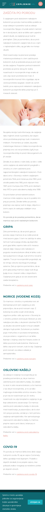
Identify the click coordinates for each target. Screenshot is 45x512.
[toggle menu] (4, 4)
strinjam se (35, 502)
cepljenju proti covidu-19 (27, 474)
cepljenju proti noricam (26, 359)
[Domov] (22, 4)
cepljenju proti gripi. (25, 285)
